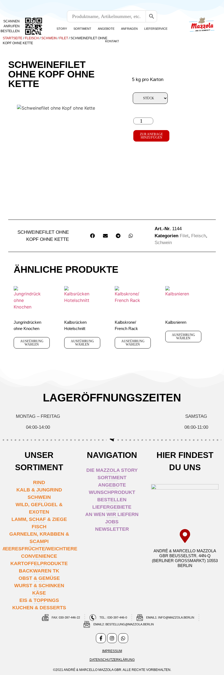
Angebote (106, 28)
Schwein (49, 38)
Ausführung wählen (31, 342)
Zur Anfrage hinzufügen (151, 135)
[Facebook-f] (101, 638)
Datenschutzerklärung (112, 660)
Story (62, 28)
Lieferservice (155, 28)
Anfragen (129, 28)
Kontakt (112, 41)
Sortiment (82, 28)
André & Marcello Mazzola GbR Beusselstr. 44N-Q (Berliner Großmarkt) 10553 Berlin (185, 558)
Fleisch (32, 38)
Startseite (12, 38)
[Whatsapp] (123, 638)
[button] (92, 236)
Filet (63, 38)
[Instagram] (112, 638)
